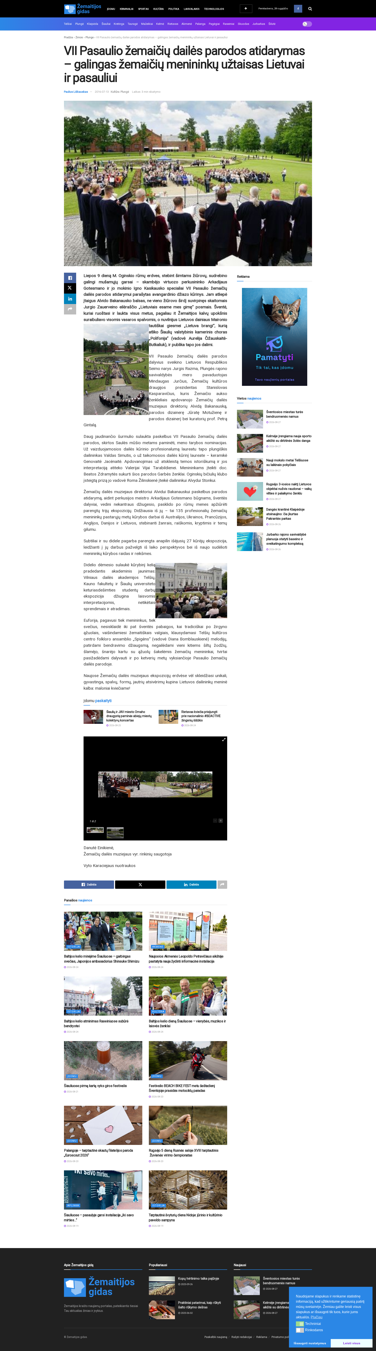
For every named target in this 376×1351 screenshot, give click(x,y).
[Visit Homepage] (82, 8)
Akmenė (186, 23)
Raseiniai (228, 23)
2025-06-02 (186, 1313)
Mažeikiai (147, 23)
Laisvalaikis (191, 9)
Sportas (143, 9)
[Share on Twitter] (70, 288)
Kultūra (158, 9)
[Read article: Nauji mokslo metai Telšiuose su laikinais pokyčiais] (250, 467)
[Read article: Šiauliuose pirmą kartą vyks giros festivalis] (103, 1060)
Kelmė (160, 23)
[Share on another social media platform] (70, 309)
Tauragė (133, 23)
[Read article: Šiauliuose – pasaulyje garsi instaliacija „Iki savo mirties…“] (103, 1190)
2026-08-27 (274, 422)
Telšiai (68, 23)
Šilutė (272, 23)
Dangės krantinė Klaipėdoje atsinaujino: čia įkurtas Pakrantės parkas (285, 514)
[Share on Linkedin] (70, 299)
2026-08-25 (114, 725)
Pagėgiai (214, 23)
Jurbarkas (258, 23)
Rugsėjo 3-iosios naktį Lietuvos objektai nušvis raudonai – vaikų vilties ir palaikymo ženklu (289, 488)
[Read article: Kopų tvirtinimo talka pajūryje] (162, 1285)
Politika (173, 9)
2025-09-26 (186, 1284)
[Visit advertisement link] (274, 337)
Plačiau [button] (316, 1317)
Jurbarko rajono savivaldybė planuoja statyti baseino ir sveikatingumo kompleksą (286, 539)
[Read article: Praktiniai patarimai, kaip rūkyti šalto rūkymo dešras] (162, 1310)
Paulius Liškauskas (76, 91)
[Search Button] (310, 8)
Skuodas (243, 23)
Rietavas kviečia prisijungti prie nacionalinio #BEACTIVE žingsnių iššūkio (201, 716)
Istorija (73, 946)
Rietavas (173, 23)
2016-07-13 (102, 91)
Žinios (79, 37)
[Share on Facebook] (70, 278)
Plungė (79, 23)
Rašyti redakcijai (242, 1337)
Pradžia (68, 37)
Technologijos (214, 9)
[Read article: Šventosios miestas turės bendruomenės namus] (250, 419)
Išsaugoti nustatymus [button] (310, 1343)
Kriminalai (126, 9)
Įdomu (111, 9)
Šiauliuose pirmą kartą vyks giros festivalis (95, 1086)
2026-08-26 (274, 524)
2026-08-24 (189, 725)
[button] (300, 1323)
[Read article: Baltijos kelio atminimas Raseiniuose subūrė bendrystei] (103, 996)
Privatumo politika (283, 1337)
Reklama (261, 1337)
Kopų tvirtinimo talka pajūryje (198, 1278)
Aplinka (73, 1205)
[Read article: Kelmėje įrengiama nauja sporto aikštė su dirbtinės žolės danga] (250, 443)
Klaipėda (92, 23)
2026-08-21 (72, 1091)
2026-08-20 (157, 1096)
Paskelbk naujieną (216, 1337)
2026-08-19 (72, 1226)
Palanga (200, 23)
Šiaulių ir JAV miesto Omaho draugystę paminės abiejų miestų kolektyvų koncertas (129, 716)
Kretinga (119, 23)
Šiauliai (106, 23)
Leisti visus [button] (351, 1343)
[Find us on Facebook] (298, 9)
